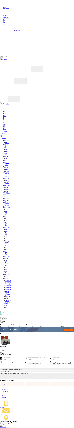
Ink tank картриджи (7, 295)
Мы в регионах (5, 15)
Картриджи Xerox (5, 202)
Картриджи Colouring (6, 219)
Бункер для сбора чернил (8, 297)
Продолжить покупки (8, 427)
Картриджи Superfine (6, 274)
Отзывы (3, 23)
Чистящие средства (5, 131)
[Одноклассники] (1, 135)
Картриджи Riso (5, 192)
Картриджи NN (5, 251)
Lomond (4, 126)
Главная (1, 134)
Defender (6, 304)
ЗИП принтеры (4, 138)
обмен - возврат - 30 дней (16, 30)
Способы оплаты (4, 389)
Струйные (6, 142)
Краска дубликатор (7, 302)
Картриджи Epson (5, 162)
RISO (5, 245)
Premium (4, 128)
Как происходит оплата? (5, 371)
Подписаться (9, 423)
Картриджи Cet (5, 216)
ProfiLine (4, 129)
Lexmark (4, 116)
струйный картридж (4, 318)
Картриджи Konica (5, 172)
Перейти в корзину (2, 427)
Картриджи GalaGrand (6, 228)
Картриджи (8, 134)
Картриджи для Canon (8, 280)
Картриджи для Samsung (8, 287)
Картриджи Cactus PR (6, 207)
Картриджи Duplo (5, 160)
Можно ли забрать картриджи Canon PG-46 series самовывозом (11, 369)
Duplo (4, 112)
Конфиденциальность (6, 8)
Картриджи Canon (5, 156)
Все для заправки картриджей (6, 132)
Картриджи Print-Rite (6, 258)
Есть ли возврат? (4, 375)
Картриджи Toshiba (5, 200)
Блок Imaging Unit (7, 296)
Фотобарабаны (7, 171)
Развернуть (1, 315)
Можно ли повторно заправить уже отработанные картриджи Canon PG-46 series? (14, 373)
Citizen (6, 261)
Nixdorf (6, 146)
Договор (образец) (4, 396)
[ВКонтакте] (0, 135)
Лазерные (6, 158)
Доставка (14, 42)
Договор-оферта (5, 17)
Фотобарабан (6, 293)
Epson (4, 113)
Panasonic (4, 117)
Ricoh (4, 118)
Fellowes (6, 305)
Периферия (3, 133)
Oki (5, 147)
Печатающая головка (7, 170)
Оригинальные (7, 163)
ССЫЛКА (7, 104)
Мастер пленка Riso (7, 193)
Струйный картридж (7, 291)
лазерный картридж (3, 317)
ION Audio (6, 306)
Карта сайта (3, 395)
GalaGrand (4, 124)
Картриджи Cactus (5, 144)
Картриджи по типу (6, 290)
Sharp (4, 120)
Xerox (4, 121)
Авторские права (5, 14)
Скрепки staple (7, 301)
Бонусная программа (6, 21)
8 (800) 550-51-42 (66, 329)
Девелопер (6, 298)
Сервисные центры (5, 20)
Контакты (14, 48)
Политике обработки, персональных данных (16, 424)
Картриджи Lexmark (6, 178)
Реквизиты (4, 7)
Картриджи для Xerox (8, 289)
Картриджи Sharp (5, 198)
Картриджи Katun (5, 241)
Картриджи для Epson (8, 281)
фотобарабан (3, 321)
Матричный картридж (8, 294)
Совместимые (7, 157)
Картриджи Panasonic (6, 185)
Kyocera (4, 115)
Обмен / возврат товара (5, 391)
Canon (6, 149)
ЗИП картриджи (4, 308)
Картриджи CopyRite (6, 278)
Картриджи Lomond (6, 248)
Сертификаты (5, 19)
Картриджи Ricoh (5, 188)
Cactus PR (4, 122)
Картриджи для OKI (7, 284)
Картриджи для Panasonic (8, 285)
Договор (4, 16)
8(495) (6, 59)
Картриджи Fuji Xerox (6, 227)
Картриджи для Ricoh (8, 286)
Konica (6, 150)
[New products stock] (0, 102)
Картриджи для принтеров (5, 110)
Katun (4, 125)
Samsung (4, 119)
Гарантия (3, 390)
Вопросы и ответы (4, 392)
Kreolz (6, 307)
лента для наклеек (3, 320)
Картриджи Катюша (6, 206)
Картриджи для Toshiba (8, 288)
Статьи (4, 22)
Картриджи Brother (5, 140)
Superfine (4, 130)
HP (5, 222)
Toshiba (6, 239)
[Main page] (6, 55)
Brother (4, 111)
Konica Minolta (7, 217)
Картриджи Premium (6, 256)
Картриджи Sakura (5, 194)
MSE (4, 127)
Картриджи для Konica (8, 282)
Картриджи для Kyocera (8, 283)
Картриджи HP (5, 166)
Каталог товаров (5, 134)
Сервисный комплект (8, 300)
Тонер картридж (7, 143)
